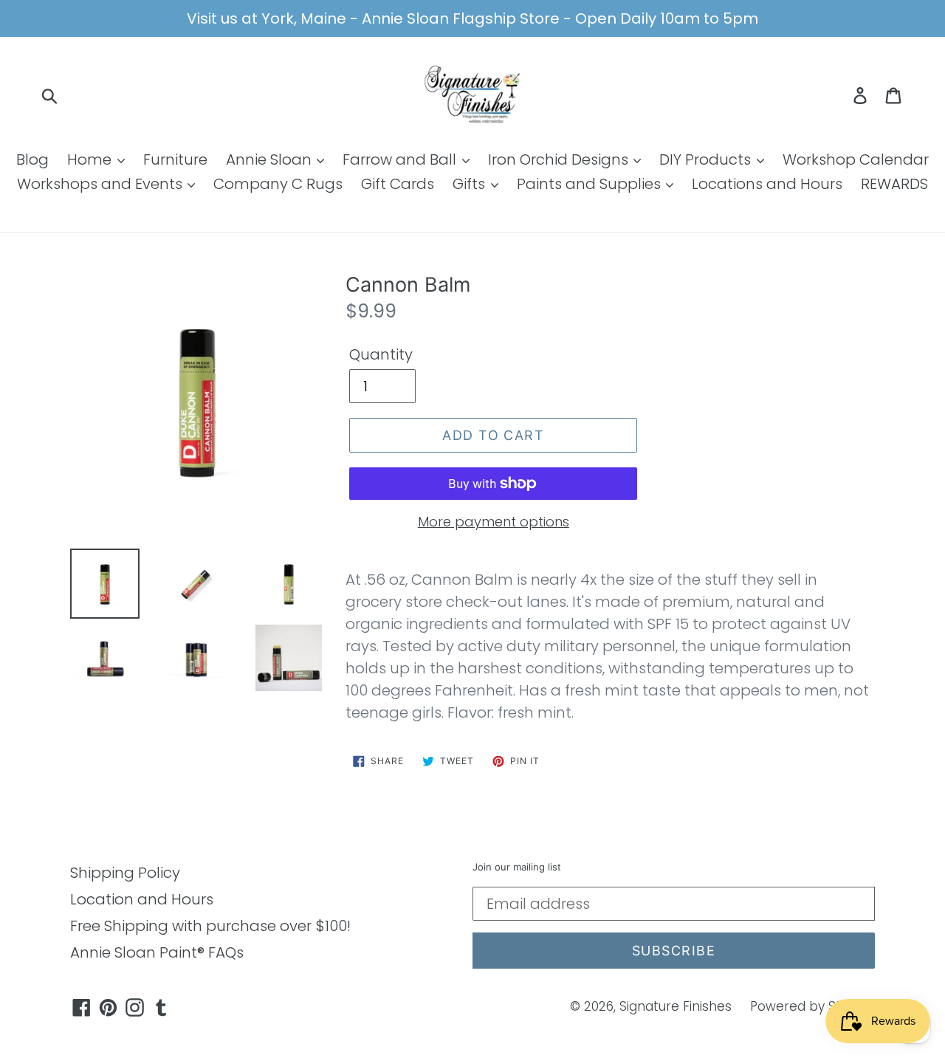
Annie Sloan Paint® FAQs (157, 952)
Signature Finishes (675, 1006)
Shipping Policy (125, 872)
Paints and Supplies (590, 184)
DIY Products (707, 159)
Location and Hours (141, 899)
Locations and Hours (767, 184)
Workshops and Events (101, 184)
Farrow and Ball (401, 159)
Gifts (471, 184)
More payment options (493, 521)
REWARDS (894, 184)
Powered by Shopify (812, 1006)
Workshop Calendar (856, 159)
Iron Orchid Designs (560, 159)
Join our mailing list (516, 867)
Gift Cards (397, 184)
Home (91, 159)
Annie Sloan (270, 159)
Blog (32, 159)
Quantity (381, 354)
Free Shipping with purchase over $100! (210, 926)
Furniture (175, 159)
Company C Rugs (278, 184)
